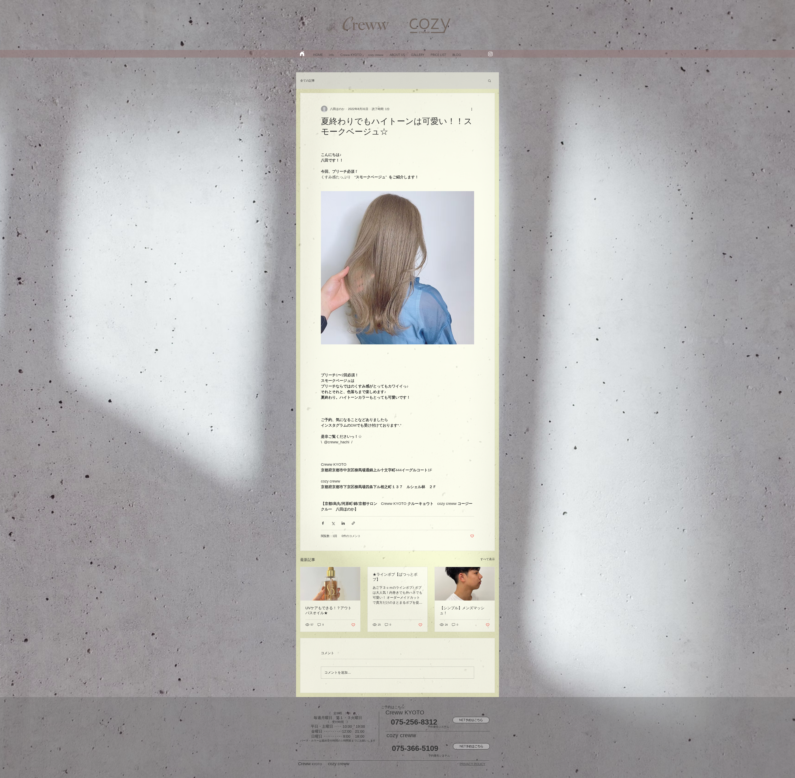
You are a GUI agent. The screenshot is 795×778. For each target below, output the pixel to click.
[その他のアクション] (471, 108)
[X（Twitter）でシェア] (333, 523)
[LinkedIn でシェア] (343, 523)
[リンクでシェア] (353, 523)
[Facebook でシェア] (323, 523)
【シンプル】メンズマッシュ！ (462, 610)
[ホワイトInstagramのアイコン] (490, 54)
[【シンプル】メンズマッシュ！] (465, 584)
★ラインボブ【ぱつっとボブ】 (395, 576)
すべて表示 (487, 559)
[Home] (302, 53)
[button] (489, 80)
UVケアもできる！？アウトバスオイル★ (328, 610)
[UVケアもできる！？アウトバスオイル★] (330, 584)
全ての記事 (307, 80)
